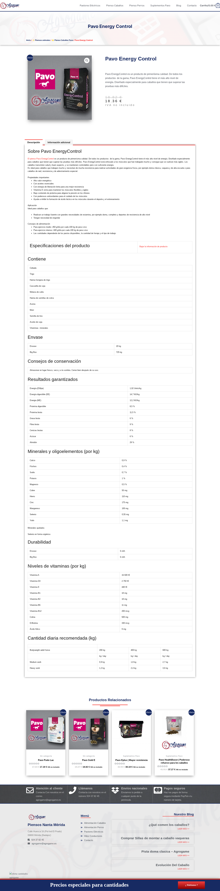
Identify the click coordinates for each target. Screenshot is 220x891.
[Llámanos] (72, 790)
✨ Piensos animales (41, 40)
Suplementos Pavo (160, 5)
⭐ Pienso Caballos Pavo (62, 40)
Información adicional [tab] (59, 142)
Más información (212, 887)
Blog (178, 5)
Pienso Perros (136, 5)
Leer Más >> (183, 829)
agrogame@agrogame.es (48, 800)
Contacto (192, 5)
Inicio (28, 40)
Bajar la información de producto (153, 246)
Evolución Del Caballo (172, 865)
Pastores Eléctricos (90, 5)
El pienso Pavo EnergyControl (41, 159)
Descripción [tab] (33, 142)
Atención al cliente (49, 788)
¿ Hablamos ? (191, 885)
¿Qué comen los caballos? (169, 824)
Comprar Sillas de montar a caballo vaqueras (155, 838)
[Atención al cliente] (30, 790)
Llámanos (85, 788)
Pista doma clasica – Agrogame (165, 851)
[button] (86, 60)
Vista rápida (46, 750)
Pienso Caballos (114, 5)
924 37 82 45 (93, 796)
